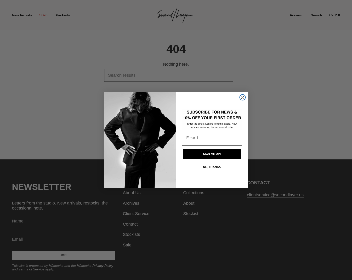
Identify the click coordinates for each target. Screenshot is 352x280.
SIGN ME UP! (212, 154)
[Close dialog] (242, 97)
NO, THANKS (212, 167)
